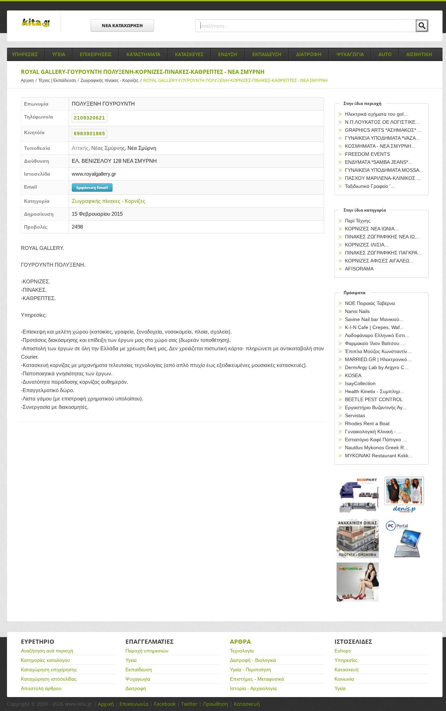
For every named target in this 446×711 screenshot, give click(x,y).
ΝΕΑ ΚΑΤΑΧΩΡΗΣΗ (122, 25)
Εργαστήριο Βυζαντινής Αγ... (376, 407)
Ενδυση (227, 54)
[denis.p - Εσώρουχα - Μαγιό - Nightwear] (404, 495)
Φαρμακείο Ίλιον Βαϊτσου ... (375, 343)
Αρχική (106, 704)
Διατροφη (309, 54)
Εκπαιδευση (267, 54)
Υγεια (58, 54)
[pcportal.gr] (404, 539)
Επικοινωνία (134, 704)
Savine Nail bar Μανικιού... (374, 319)
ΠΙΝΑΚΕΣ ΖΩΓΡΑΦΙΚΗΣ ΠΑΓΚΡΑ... (383, 252)
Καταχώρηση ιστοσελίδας (49, 679)
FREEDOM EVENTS (367, 154)
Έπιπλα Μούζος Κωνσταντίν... (378, 351)
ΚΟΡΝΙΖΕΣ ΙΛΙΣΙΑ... (367, 244)
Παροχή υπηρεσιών (146, 650)
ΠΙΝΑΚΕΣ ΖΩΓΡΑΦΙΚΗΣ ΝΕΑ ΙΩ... (382, 236)
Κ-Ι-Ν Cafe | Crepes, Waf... (374, 327)
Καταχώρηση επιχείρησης (49, 669)
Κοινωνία (344, 679)
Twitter (189, 704)
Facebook (165, 704)
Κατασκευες (189, 54)
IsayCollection (360, 383)
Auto (385, 54)
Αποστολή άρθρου (41, 688)
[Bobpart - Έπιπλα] (357, 495)
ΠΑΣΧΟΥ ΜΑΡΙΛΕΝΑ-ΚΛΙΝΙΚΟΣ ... (383, 178)
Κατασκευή (346, 669)
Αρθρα (240, 641)
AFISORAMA (359, 269)
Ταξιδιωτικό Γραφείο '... (370, 186)
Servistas (355, 415)
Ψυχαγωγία (137, 679)
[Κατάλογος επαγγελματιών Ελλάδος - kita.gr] (36, 20)
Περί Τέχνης (357, 220)
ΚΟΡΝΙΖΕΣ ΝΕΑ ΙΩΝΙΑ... (372, 228)
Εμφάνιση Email (92, 187)
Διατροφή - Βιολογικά (253, 660)
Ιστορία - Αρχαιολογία (253, 688)
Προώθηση (215, 704)
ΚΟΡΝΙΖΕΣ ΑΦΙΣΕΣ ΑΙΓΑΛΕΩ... (379, 260)
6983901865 (89, 133)
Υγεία (131, 660)
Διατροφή (135, 688)
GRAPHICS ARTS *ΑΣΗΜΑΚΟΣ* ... (383, 130)
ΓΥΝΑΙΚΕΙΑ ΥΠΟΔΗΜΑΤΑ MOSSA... (384, 170)
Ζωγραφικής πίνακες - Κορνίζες (110, 80)
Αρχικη (29, 80)
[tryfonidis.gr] (357, 582)
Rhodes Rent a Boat (367, 423)
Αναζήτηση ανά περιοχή (47, 650)
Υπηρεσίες (345, 660)
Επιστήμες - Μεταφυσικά (257, 679)
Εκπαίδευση (138, 669)
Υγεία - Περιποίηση (250, 669)
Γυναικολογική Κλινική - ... (373, 431)
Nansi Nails (357, 311)
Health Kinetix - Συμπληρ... (374, 391)
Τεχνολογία (242, 650)
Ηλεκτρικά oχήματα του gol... (376, 114)
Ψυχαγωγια (350, 54)
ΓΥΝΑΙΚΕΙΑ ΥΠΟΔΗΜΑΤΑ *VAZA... (382, 138)
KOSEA (353, 375)
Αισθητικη (419, 54)
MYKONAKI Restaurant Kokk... (379, 455)
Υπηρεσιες (25, 54)
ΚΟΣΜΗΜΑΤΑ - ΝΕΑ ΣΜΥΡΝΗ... (380, 146)
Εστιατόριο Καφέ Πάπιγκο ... (376, 439)
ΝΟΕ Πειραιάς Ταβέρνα (370, 303)
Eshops (342, 650)
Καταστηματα (143, 54)
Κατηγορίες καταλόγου (45, 660)
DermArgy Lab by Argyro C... (376, 367)
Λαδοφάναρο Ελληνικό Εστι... (377, 335)
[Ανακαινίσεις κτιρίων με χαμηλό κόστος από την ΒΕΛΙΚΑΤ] (357, 539)
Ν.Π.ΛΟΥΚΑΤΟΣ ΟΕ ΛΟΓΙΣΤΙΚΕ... (382, 122)
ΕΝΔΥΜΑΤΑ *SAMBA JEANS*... (378, 162)
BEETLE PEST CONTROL (374, 399)
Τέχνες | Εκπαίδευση (58, 80)
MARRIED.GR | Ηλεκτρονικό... (378, 359)
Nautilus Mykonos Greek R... (376, 447)
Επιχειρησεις (96, 54)
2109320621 (89, 118)
